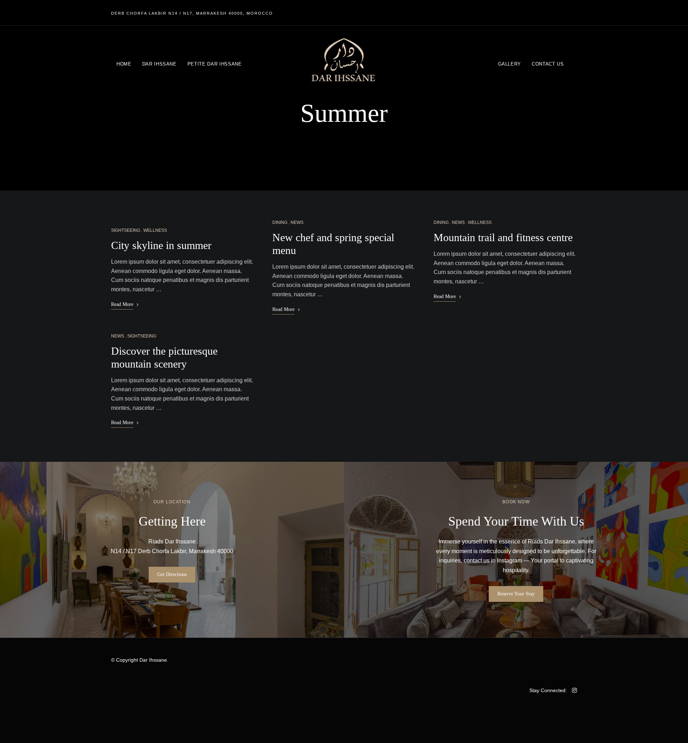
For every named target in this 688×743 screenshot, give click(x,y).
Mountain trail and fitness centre (503, 237)
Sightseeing (125, 230)
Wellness (155, 230)
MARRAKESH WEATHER (227, 698)
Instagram (509, 560)
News (117, 336)
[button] (172, 575)
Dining (279, 222)
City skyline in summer (161, 245)
